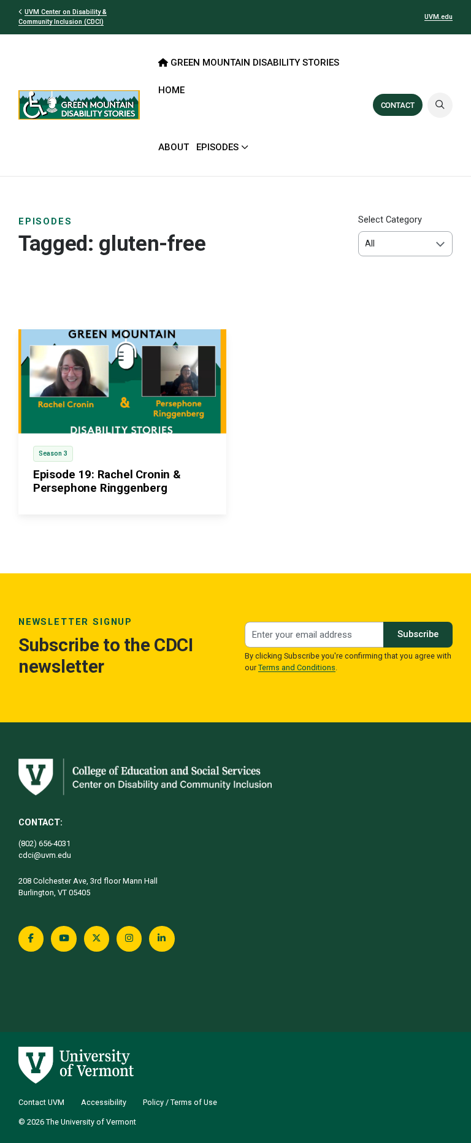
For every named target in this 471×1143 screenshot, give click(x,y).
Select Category (390, 219)
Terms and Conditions (296, 667)
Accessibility (103, 1102)
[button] (440, 105)
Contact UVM (41, 1102)
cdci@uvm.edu (44, 855)
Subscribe (417, 634)
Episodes (45, 221)
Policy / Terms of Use (180, 1102)
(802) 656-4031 (44, 843)
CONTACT (398, 105)
